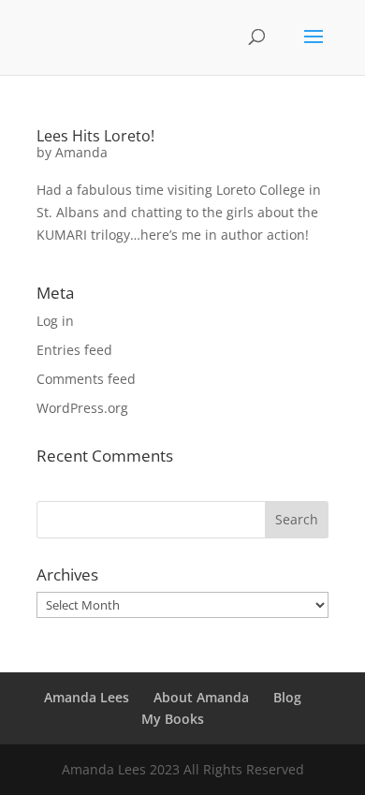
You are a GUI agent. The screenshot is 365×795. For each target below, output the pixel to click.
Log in (55, 321)
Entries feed (74, 350)
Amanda (81, 152)
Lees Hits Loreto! (95, 135)
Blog (287, 697)
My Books (172, 719)
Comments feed (86, 379)
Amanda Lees (86, 697)
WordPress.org (82, 408)
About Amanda (201, 697)
